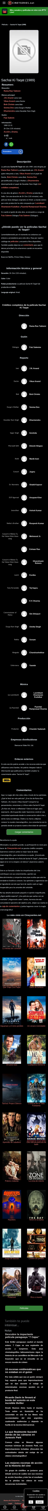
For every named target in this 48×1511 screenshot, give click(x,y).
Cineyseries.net (14, 848)
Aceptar (39, 1502)
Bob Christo (9, 104)
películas (14, 241)
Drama (15, 132)
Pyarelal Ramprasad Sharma (33, 207)
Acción (7, 132)
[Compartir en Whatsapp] (11, 144)
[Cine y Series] (21, 5)
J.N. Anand (8, 98)
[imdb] (6, 780)
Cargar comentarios (24, 832)
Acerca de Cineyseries (12, 1500)
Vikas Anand (9, 101)
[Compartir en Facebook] (6, 144)
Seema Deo (9, 108)
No (31, 1502)
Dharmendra (9, 111)
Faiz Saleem (9, 118)
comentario (28, 245)
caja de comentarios (11, 906)
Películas (24, 1308)
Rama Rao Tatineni (12, 91)
